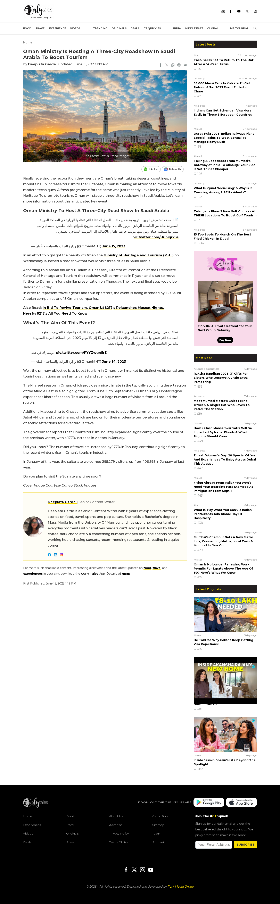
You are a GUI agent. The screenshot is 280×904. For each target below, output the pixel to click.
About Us (116, 816)
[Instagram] (255, 11)
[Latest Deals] (225, 276)
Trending (100, 28)
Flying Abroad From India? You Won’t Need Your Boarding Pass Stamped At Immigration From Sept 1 (223, 487)
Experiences (32, 825)
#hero (197, 635)
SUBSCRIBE (245, 844)
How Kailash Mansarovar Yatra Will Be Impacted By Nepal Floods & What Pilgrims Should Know (223, 432)
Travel (40, 28)
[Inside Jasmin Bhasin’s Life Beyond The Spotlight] (225, 734)
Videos (75, 28)
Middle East (194, 28)
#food (197, 55)
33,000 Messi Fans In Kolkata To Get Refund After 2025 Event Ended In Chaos (222, 87)
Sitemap (158, 825)
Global (213, 28)
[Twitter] (247, 11)
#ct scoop (199, 78)
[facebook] (160, 65)
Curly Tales (89, 573)
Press (70, 842)
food (147, 568)
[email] (185, 65)
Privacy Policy (119, 833)
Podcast (158, 842)
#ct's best (199, 105)
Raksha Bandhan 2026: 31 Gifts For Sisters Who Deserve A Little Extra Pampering (221, 378)
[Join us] (151, 169)
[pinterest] (179, 65)
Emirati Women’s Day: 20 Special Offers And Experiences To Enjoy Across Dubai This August (225, 459)
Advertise (115, 825)
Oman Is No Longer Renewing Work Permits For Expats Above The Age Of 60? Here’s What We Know (223, 568)
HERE (126, 573)
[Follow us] (174, 169)
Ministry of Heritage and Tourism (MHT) (139, 255)
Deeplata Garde (42, 64)
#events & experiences (206, 368)
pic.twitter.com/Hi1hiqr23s (155, 237)
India (177, 28)
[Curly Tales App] (208, 802)
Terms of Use (118, 842)
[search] (253, 28)
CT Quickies (152, 28)
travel (157, 568)
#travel (198, 128)
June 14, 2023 (114, 362)
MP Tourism (239, 28)
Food (27, 28)
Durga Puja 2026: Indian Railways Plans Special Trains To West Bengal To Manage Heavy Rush (224, 138)
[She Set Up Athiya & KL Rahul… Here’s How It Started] (225, 674)
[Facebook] (230, 11)
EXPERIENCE (57, 28)
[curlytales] (35, 806)
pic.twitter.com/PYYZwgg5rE (81, 353)
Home (27, 42)
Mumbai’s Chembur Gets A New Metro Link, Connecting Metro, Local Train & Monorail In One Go (223, 541)
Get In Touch (161, 816)
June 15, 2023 (113, 246)
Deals (135, 28)
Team (156, 833)
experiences (33, 573)
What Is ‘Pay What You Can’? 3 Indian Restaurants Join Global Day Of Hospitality (223, 514)
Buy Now (225, 340)
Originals (119, 28)
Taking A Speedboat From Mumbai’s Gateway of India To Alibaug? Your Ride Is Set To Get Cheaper (224, 165)
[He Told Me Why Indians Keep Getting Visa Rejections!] (225, 614)
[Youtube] (238, 11)
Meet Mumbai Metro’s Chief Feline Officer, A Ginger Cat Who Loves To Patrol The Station (222, 405)
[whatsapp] (172, 65)
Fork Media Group (181, 886)
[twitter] (166, 65)
